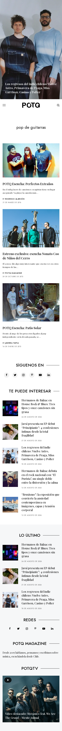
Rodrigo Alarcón (15, 199)
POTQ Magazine (13, 273)
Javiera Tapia (12, 343)
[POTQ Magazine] (31, 105)
